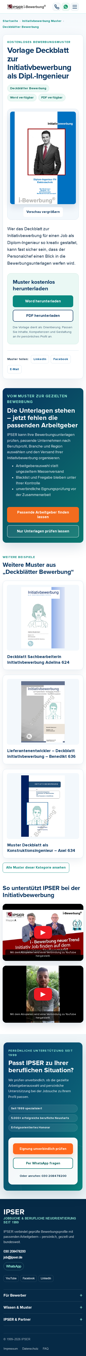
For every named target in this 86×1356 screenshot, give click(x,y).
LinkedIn (40, 359)
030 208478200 (15, 1251)
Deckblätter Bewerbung (21, 27)
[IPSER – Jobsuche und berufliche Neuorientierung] (26, 7)
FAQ (46, 1348)
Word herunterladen (43, 301)
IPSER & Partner (17, 1319)
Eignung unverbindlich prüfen (43, 1149)
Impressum (11, 1348)
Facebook (60, 359)
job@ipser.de (13, 1257)
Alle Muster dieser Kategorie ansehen (36, 867)
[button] (75, 7)
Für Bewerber (15, 1295)
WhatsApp (13, 1266)
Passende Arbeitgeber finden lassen (43, 514)
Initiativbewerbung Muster (42, 21)
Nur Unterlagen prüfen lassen (43, 531)
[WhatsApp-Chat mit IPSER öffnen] (66, 7)
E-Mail (14, 369)
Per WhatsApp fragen (43, 1163)
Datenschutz (30, 1348)
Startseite (10, 21)
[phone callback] (57, 7)
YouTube (11, 1278)
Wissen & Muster (18, 1307)
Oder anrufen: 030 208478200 (43, 1176)
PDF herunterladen (43, 315)
